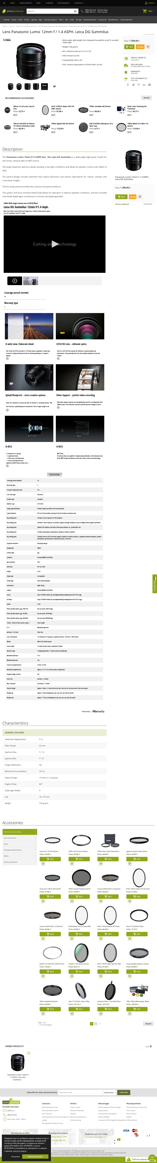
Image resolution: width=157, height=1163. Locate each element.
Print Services (47, 1114)
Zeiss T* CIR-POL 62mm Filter (79, 1001)
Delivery (73, 1114)
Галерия (49, 3)
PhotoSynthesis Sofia (50, 1107)
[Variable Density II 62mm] (139, 953)
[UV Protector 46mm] (81, 840)
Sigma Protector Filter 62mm (136, 851)
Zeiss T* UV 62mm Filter (135, 926)
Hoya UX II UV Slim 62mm (49, 851)
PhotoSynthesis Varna (50, 1110)
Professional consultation (107, 1114)
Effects (6, 856)
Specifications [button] (54, 475)
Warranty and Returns (78, 1117)
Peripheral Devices (90, 20)
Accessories (102, 20)
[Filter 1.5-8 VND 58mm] (110, 990)
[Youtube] (118, 1140)
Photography (64, 3)
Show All (146, 98)
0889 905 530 (12, 1115)
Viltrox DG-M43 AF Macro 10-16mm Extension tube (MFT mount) (24, 125)
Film (66, 20)
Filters (61, 20)
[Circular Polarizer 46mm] (81, 877)
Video (20, 20)
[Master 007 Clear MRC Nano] (110, 915)
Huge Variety (103, 1110)
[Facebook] (149, 1135)
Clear (147, 1046)
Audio (72, 20)
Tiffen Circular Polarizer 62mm (79, 889)
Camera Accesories (10, 862)
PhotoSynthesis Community (136, 1107)
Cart (150, 11)
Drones (26, 20)
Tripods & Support (50, 20)
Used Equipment (126, 20)
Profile (151, 3)
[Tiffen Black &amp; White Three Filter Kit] (139, 990)
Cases (6, 844)
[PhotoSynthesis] (12, 11)
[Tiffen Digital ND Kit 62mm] (45, 127)
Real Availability (104, 1117)
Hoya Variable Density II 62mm (137, 964)
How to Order (75, 1107)
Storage (78, 20)
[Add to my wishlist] (148, 47)
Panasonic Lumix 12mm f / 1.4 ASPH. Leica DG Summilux (132, 178)
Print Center (130, 1110)
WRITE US (10, 1110)
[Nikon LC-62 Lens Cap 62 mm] (7, 110)
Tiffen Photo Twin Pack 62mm (108, 851)
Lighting (34, 20)
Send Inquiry (135, 60)
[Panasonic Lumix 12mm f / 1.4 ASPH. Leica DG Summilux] (133, 160)
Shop (12, 3)
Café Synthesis (131, 1120)
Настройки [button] (15, 1156)
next (100, 1023)
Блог (39, 3)
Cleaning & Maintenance (12, 850)
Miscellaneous (113, 20)
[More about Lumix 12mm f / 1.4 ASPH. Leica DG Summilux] (17, 1062)
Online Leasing (75, 1120)
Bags (40, 20)
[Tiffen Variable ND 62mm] (83, 110)
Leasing (140, 47)
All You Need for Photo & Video (109, 1107)
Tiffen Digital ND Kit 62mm (62, 123)
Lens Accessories (10, 838)
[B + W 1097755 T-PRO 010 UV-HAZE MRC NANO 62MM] (52, 953)
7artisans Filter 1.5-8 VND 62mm (109, 1001)
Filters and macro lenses (12, 832)
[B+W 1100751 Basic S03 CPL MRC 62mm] (45, 110)
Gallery (128, 1117)
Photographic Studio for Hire (52, 1123)
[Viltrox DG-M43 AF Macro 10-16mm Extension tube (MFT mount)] (7, 127)
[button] (128, 86)
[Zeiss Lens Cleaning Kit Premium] (121, 110)
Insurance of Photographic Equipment (112, 1120)
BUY (15, 115)
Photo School (131, 1114)
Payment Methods (77, 1110)
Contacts (78, 3)
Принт (26, 3)
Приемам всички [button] (35, 1156)
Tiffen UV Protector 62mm (78, 851)
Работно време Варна (142, 1159)
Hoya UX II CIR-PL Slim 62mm (50, 889)
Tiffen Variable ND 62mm (100, 106)
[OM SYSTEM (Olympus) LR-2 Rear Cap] (83, 127)
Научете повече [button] (19, 1151)
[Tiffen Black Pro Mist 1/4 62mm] (121, 127)
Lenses (13, 20)
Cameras (6, 20)
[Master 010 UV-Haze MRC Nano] (81, 915)
